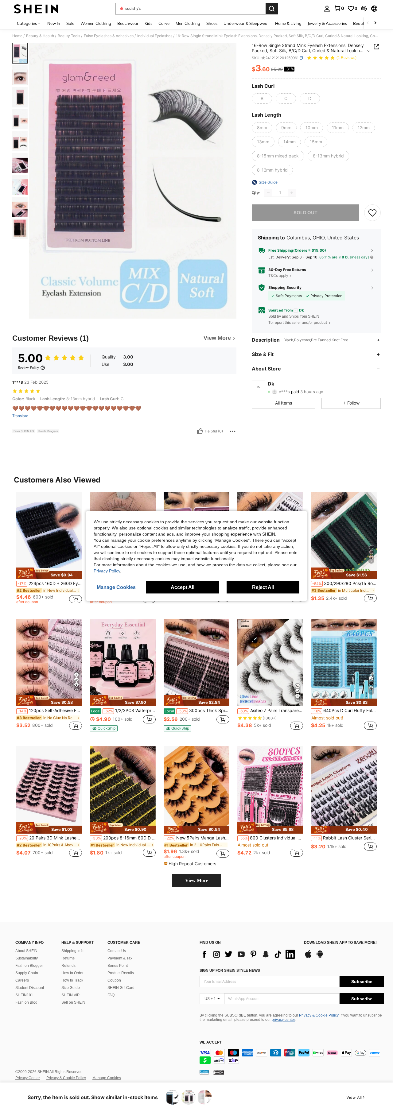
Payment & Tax (119, 958)
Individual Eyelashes (154, 36)
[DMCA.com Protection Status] (218, 1072)
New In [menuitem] (53, 23)
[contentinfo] (292, 1056)
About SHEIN (26, 951)
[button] (364, 8)
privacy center (283, 1019)
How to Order (72, 973)
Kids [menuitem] (148, 23)
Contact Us (116, 951)
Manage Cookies (106, 1078)
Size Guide (70, 988)
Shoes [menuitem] (211, 23)
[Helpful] (200, 431)
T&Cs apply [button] (278, 275)
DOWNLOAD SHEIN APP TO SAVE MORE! (340, 943)
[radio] (262, 98)
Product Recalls (120, 973)
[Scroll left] (368, 23)
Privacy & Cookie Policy (319, 1015)
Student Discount (29, 988)
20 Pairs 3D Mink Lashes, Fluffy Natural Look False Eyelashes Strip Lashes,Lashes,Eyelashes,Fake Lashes (50, 837)
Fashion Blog (26, 1002)
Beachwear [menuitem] (127, 23)
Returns (68, 958)
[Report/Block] (232, 431)
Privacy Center (27, 1078)
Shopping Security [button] (285, 287)
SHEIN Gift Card (120, 988)
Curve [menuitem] (163, 23)
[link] (339, 8)
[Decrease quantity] (268, 192)
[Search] (272, 8)
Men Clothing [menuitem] (188, 23)
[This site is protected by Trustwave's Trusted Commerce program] (204, 1072)
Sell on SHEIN (73, 1002)
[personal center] (327, 8)
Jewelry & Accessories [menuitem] (327, 23)
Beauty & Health (40, 36)
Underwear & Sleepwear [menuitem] (246, 23)
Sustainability (26, 958)
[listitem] (49, 550)
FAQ (111, 995)
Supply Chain (26, 973)
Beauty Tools (69, 36)
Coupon (114, 980)
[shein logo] (36, 8)
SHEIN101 (24, 995)
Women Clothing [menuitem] (95, 23)
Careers (22, 980)
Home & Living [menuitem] (288, 23)
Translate (20, 416)
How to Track (72, 980)
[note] (49, 573)
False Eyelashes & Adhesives (109, 36)
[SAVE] (372, 212)
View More (196, 880)
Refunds (68, 965)
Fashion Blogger (29, 965)
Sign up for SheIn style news (230, 970)
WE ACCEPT (211, 1042)
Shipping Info (72, 951)
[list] (249, 954)
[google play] (320, 957)
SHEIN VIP (70, 995)
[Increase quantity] (292, 192)
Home (17, 36)
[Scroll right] (375, 23)
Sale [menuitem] (70, 23)
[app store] (308, 957)
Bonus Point (117, 965)
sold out (305, 212)
